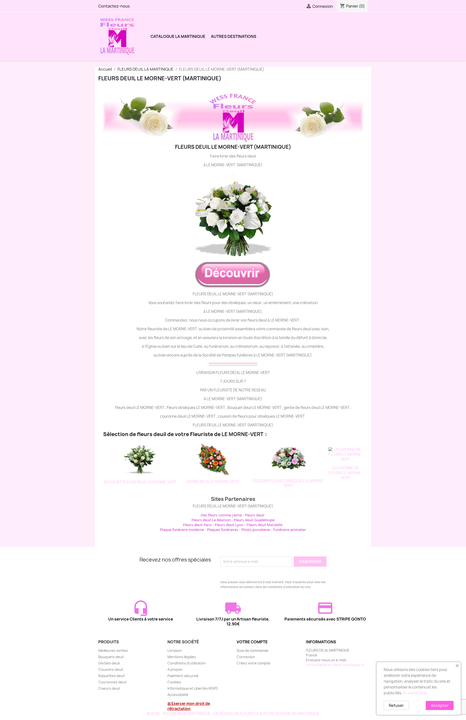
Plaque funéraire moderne (182, 529)
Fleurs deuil (254, 515)
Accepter (440, 705)
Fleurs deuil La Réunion (211, 519)
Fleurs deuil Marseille (264, 524)
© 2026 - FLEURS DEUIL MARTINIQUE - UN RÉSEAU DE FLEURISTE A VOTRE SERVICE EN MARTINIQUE (233, 713)
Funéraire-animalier (289, 529)
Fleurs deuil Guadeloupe (254, 519)
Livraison (174, 650)
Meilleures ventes (113, 650)
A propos (175, 669)
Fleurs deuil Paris (197, 524)
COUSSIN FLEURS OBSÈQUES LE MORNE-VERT (288, 483)
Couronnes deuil (112, 682)
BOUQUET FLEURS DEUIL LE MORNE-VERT (140, 482)
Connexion (246, 656)
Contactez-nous (114, 6)
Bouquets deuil (111, 656)
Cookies (174, 682)
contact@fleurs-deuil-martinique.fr (335, 664)
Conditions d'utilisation (186, 663)
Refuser (396, 705)
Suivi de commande (252, 650)
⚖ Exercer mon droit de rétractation (188, 706)
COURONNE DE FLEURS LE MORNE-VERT (345, 472)
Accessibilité (177, 694)
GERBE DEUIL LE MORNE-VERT (213, 481)
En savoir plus (415, 692)
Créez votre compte (253, 663)
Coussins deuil (110, 669)
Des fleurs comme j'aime (221, 515)
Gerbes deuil (109, 663)
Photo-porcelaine (255, 529)
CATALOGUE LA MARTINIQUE (177, 36)
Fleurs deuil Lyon (229, 524)
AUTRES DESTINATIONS (233, 36)
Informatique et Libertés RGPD (192, 688)
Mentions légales (181, 656)
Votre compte (252, 642)
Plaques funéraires (222, 529)
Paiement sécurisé (183, 675)
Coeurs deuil (109, 688)
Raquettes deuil (111, 675)
